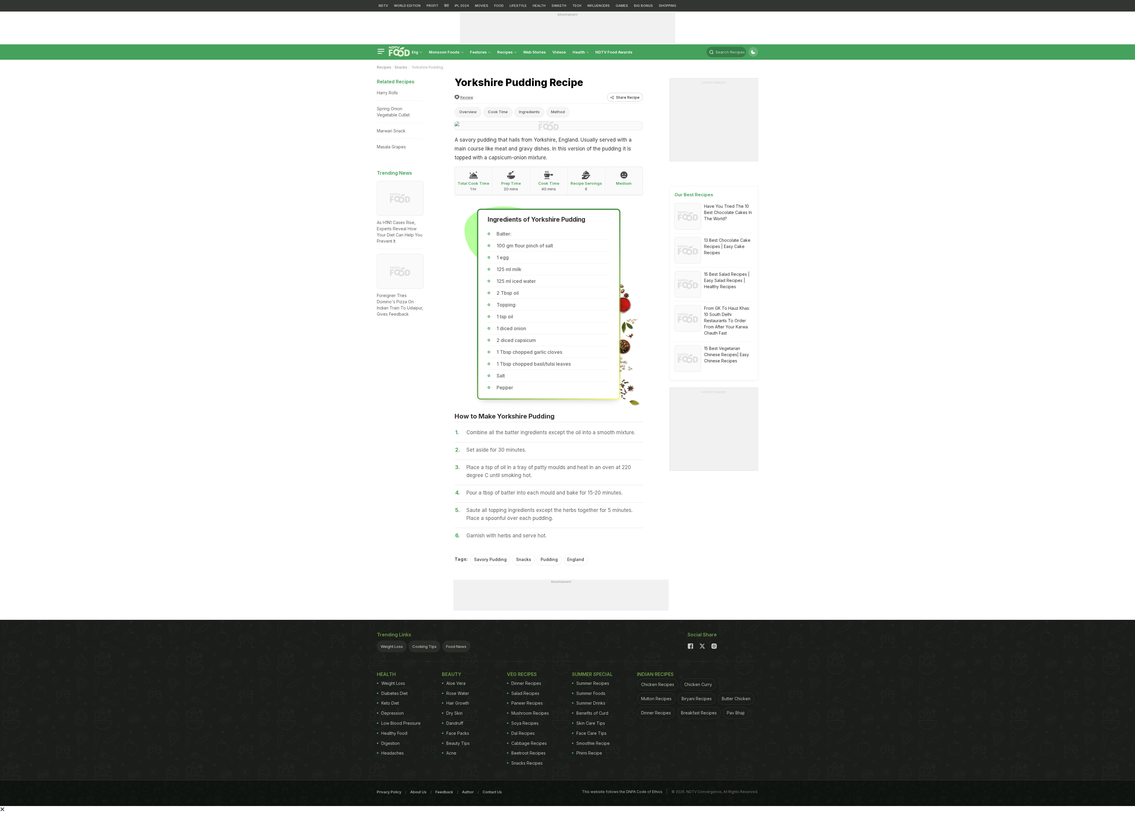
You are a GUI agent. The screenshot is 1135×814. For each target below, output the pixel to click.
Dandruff (454, 723)
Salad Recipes (525, 693)
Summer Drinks (590, 703)
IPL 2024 (462, 6)
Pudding (549, 559)
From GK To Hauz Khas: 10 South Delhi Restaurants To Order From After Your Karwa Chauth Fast (727, 320)
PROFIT (432, 6)
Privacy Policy (389, 792)
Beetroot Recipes (528, 752)
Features (479, 52)
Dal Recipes (523, 733)
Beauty (451, 674)
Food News (456, 646)
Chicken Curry (698, 684)
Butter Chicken (736, 698)
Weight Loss (392, 646)
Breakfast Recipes (699, 712)
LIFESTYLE (518, 6)
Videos (559, 52)
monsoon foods (445, 52)
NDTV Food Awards (614, 52)
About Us (418, 792)
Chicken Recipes (657, 684)
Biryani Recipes (697, 698)
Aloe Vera (456, 683)
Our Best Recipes (693, 194)
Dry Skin (454, 713)
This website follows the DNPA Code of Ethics (622, 791)
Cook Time (498, 111)
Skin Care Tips (590, 723)
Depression (392, 713)
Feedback (444, 792)
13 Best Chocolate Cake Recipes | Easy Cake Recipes (727, 246)
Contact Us (492, 792)
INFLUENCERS (598, 6)
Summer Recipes (592, 683)
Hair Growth (457, 703)
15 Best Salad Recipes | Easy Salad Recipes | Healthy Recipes (727, 280)
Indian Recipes (655, 674)
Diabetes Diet (394, 693)
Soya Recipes (525, 723)
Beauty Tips (458, 743)
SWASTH (559, 6)
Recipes (505, 52)
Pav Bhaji (736, 712)
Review (466, 97)
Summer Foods (590, 693)
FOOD (499, 6)
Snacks (401, 67)
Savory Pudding (490, 559)
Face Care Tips (591, 733)
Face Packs (457, 733)
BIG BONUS (643, 6)
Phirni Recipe (589, 752)
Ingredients (529, 111)
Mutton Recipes (656, 698)
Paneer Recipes (527, 703)
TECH (576, 6)
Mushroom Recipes (530, 713)
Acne (451, 752)
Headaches (392, 752)
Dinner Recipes (526, 683)
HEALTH (539, 6)
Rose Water (457, 693)
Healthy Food (394, 733)
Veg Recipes (522, 674)
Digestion (390, 743)
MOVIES (481, 6)
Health (579, 52)
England (575, 559)
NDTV (383, 6)
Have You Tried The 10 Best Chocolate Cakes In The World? (728, 212)
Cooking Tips (424, 646)
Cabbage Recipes (529, 743)
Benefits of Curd (592, 713)
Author (468, 792)
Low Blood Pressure (401, 723)
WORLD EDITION (407, 6)
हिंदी (446, 6)
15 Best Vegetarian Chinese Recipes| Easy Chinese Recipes (726, 354)
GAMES (622, 6)
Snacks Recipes (527, 763)
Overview (468, 111)
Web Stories (534, 52)
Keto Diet (390, 703)
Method (558, 111)
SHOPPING (667, 6)
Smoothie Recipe (593, 743)
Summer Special (592, 674)
